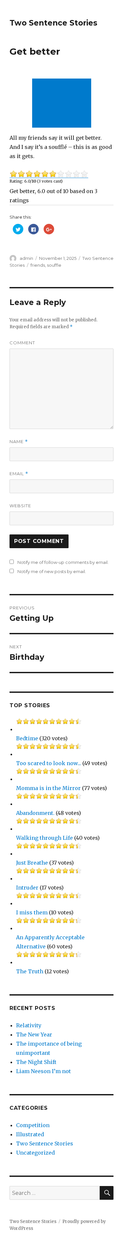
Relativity (28, 1025)
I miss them (32, 912)
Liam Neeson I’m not (43, 1071)
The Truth (29, 971)
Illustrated (30, 1134)
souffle (54, 265)
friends (38, 265)
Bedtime (27, 738)
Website (20, 505)
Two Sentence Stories (53, 22)
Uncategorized (35, 1152)
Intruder (27, 887)
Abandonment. (35, 813)
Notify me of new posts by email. (51, 571)
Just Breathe (32, 862)
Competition (33, 1125)
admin (26, 258)
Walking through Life (44, 838)
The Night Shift (36, 1062)
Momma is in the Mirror (48, 788)
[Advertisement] (62, 103)
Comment (22, 342)
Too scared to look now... (48, 763)
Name (19, 441)
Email (19, 474)
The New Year (34, 1034)
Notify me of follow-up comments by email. (63, 562)
